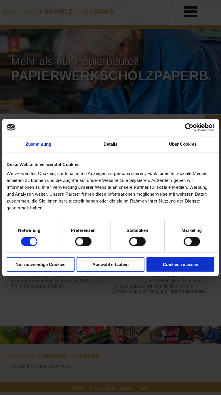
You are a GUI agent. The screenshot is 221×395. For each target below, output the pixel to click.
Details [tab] (111, 143)
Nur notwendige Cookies (40, 264)
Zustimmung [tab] (38, 143)
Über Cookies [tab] (183, 143)
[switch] (83, 241)
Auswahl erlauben (110, 264)
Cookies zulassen (180, 264)
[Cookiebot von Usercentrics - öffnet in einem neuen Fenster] (189, 127)
